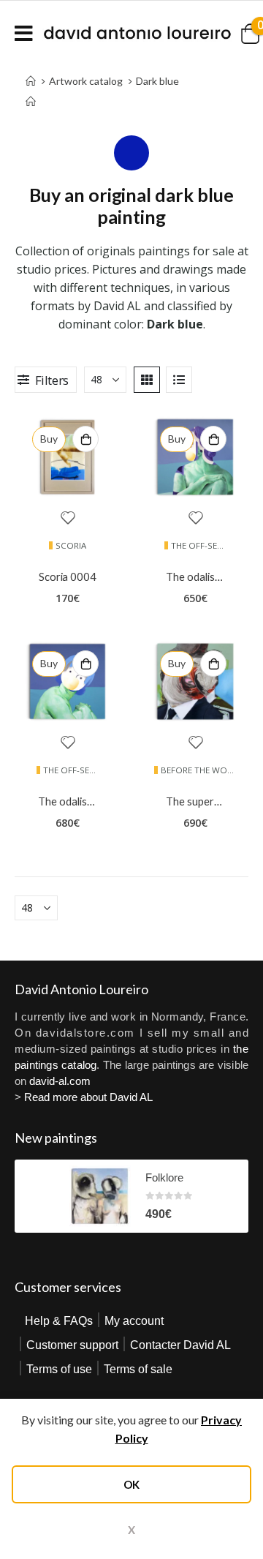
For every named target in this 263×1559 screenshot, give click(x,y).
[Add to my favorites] (67, 519)
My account (134, 1321)
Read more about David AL (88, 1097)
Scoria (71, 545)
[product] (68, 457)
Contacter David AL (180, 1345)
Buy (49, 438)
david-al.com (60, 1081)
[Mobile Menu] (28, 33)
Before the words (202, 770)
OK (131, 1484)
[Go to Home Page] (31, 90)
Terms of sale (138, 1369)
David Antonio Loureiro (81, 989)
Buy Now (85, 439)
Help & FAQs (59, 1321)
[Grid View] (147, 380)
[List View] (179, 380)
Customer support (72, 1345)
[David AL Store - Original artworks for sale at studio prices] (137, 33)
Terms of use (59, 1369)
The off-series (202, 545)
